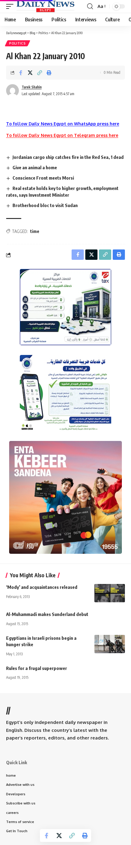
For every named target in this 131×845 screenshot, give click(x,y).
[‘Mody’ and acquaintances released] (109, 593)
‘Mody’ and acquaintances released (41, 587)
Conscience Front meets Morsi (43, 178)
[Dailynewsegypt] (45, 6)
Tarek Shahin (32, 87)
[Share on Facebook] (20, 72)
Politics (17, 43)
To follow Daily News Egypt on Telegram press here (62, 135)
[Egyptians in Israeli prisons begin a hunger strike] (109, 644)
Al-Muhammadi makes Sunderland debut (47, 614)
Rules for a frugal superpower (36, 668)
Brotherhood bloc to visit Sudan (45, 205)
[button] (11, 6)
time (34, 231)
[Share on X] (30, 72)
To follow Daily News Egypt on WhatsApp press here (62, 123)
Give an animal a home (34, 167)
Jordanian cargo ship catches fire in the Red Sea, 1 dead (68, 157)
